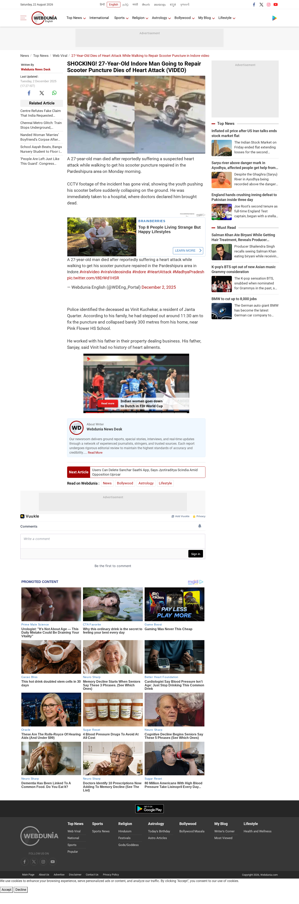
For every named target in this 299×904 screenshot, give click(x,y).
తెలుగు (146, 4)
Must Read (226, 227)
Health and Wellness (258, 831)
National (73, 838)
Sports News (101, 831)
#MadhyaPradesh (188, 271)
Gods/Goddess (128, 845)
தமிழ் (125, 4)
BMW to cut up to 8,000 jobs (234, 299)
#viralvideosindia (115, 271)
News (24, 56)
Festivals (124, 838)
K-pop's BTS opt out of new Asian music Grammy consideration (244, 269)
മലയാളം (160, 4)
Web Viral (60, 56)
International (99, 18)
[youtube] (276, 4)
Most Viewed (223, 838)
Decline (20, 890)
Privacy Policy (111, 874)
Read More (95, 452)
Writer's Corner (224, 831)
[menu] (24, 18)
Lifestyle (224, 18)
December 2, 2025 (159, 287)
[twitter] (261, 4)
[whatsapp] (54, 93)
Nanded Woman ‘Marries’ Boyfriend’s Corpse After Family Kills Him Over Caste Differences (41, 137)
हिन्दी (102, 4)
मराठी (135, 4)
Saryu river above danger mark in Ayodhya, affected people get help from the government (244, 165)
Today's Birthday (159, 831)
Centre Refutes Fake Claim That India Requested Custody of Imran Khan (40, 113)
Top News (74, 18)
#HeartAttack (159, 271)
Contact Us (92, 874)
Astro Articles (157, 838)
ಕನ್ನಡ (173, 4)
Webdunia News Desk (35, 69)
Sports (119, 18)
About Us (44, 874)
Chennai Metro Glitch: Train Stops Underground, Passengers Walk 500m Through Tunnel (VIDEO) (41, 125)
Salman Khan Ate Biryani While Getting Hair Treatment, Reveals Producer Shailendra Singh (243, 237)
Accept (6, 890)
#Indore (139, 271)
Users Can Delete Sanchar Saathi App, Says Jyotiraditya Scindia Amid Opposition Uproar (145, 472)
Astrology (159, 18)
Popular (73, 852)
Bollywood (183, 18)
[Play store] (275, 18)
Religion (138, 18)
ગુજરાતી (184, 4)
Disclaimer (75, 874)
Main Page (28, 874)
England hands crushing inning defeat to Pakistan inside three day (244, 197)
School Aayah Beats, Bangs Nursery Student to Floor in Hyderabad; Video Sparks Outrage (41, 149)
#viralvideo (89, 271)
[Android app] (149, 808)
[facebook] (254, 4)
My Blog (204, 18)
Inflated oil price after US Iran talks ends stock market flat (244, 133)
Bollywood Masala (191, 831)
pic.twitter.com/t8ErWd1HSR (93, 277)
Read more (107, 403)
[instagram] (268, 4)
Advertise (59, 874)
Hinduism (124, 831)
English (113, 4)
